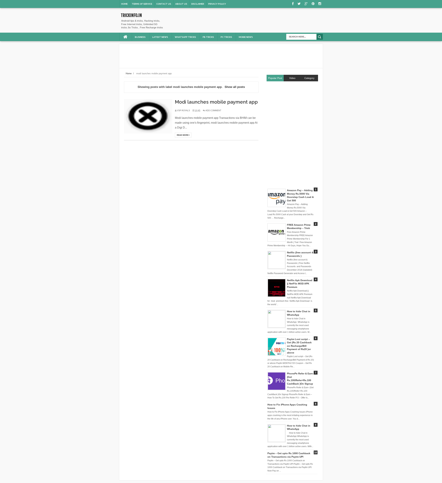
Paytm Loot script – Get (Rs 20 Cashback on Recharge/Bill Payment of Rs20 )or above (299, 346)
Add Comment (213, 110)
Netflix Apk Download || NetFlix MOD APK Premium (299, 283)
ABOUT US (181, 4)
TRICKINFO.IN (131, 15)
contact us (163, 4)
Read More (183, 135)
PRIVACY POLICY (217, 4)
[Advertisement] (260, 21)
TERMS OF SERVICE (142, 4)
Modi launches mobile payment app (216, 102)
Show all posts (235, 87)
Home (124, 4)
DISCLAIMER (197, 4)
